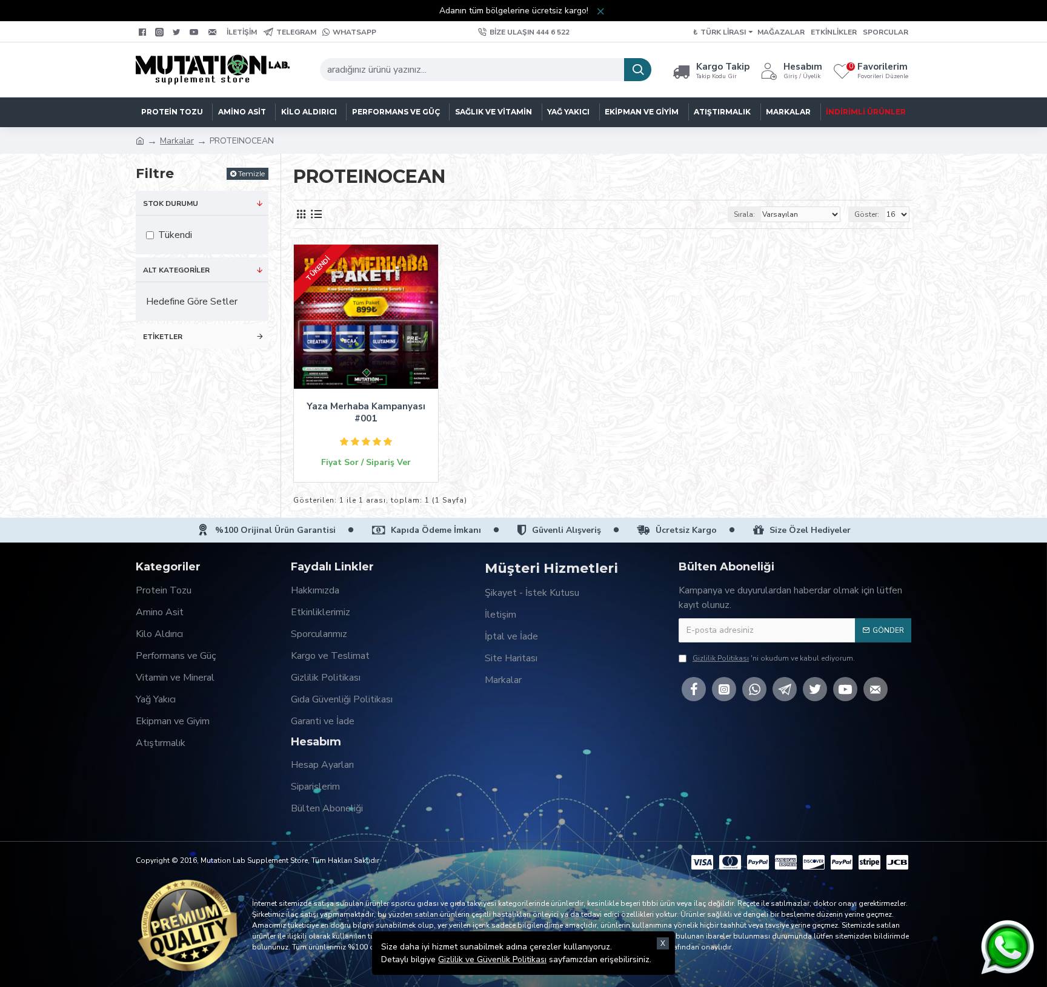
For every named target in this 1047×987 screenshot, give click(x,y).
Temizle (251, 173)
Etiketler (162, 337)
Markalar (177, 141)
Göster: (866, 214)
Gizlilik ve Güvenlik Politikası (492, 959)
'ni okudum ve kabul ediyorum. (774, 658)
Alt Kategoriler (176, 270)
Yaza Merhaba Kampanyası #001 (366, 412)
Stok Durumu (170, 203)
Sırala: (744, 214)
